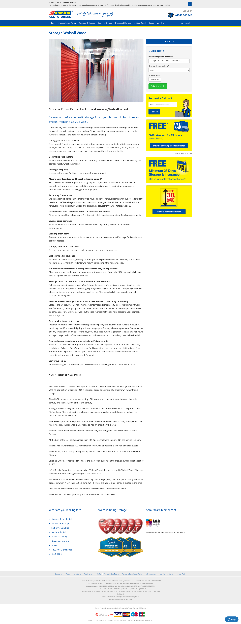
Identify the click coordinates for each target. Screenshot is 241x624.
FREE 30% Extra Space (61, 549)
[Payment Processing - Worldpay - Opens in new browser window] (104, 614)
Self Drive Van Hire (60, 527)
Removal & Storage (87, 23)
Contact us (169, 41)
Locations (77, 574)
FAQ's (99, 574)
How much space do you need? (160, 57)
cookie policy (165, 5)
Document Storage (123, 23)
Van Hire (160, 23)
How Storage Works (166, 574)
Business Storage (105, 23)
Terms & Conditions (111, 574)
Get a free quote (158, 86)
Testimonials (88, 574)
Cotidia (149, 620)
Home (52, 23)
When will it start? (154, 75)
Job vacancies (151, 574)
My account (185, 23)
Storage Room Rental (67, 23)
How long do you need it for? (158, 66)
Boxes (151, 23)
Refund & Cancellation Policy (132, 574)
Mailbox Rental (140, 23)
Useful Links (57, 554)
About (68, 574)
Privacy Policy (181, 574)
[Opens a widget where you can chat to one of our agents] (231, 619)
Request (154, 112)
